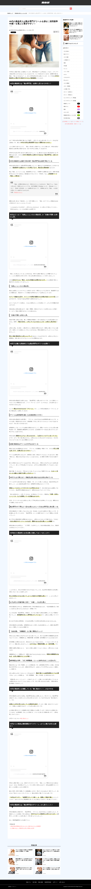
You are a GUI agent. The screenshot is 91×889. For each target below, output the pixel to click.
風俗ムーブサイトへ (12, 886)
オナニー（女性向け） (68, 91)
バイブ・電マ (66, 71)
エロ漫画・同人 (67, 89)
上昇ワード (55, 882)
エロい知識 (66, 57)
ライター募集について (77, 121)
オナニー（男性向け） (68, 94)
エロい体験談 (66, 83)
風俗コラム (66, 106)
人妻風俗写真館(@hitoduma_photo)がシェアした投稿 (25, 580)
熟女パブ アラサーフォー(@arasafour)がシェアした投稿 (25, 131)
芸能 (65, 62)
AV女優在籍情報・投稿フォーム (72, 123)
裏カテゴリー (66, 54)
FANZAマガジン (18, 192)
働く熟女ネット (25, 718)
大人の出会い (66, 51)
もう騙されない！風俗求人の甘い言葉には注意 (22, 828)
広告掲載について (67, 121)
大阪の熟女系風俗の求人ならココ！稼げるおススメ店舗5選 (25, 826)
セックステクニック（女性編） (70, 100)
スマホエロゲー (67, 77)
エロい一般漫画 (67, 86)
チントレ (65, 68)
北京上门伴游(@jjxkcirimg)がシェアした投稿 (23, 264)
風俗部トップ (10, 13)
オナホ (65, 74)
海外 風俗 (35, 882)
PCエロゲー (66, 80)
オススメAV (66, 112)
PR (33, 30)
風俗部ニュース (67, 103)
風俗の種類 (40, 882)
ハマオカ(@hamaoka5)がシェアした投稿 (22, 774)
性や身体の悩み (67, 118)
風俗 (65, 109)
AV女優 (65, 65)
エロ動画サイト (67, 60)
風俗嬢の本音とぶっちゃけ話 (21, 13)
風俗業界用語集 (48, 882)
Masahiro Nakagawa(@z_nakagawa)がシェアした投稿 (25, 391)
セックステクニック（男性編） (70, 97)
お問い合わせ (62, 882)
